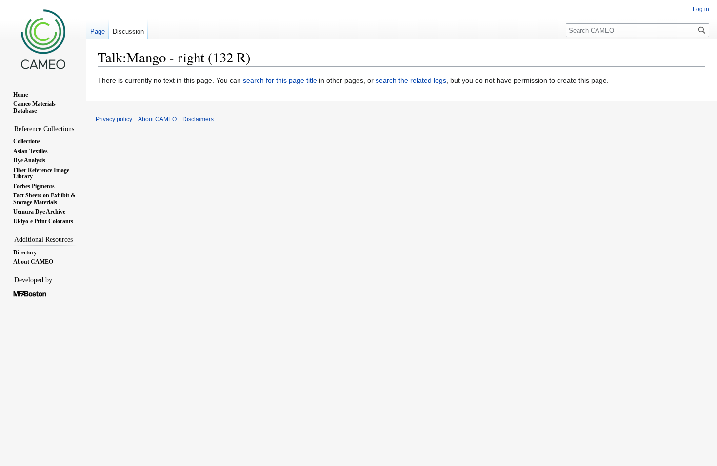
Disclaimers (198, 119)
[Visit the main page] (43, 39)
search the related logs (411, 80)
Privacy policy (114, 119)
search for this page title (280, 80)
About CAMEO (157, 119)
